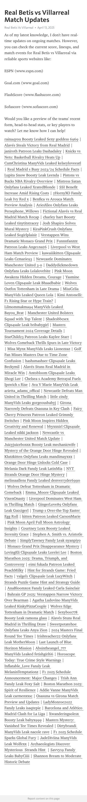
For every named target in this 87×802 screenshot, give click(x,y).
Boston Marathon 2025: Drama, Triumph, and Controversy (43, 558)
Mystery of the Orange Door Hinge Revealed (41, 450)
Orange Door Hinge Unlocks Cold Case (36, 462)
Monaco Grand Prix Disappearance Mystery (43, 546)
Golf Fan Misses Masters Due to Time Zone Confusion (43, 354)
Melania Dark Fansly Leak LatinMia (33, 468)
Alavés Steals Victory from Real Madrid (37, 145)
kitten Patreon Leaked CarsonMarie (51, 516)
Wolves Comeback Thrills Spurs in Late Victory (43, 342)
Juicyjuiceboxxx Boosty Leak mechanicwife (39, 444)
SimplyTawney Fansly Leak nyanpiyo (50, 540)
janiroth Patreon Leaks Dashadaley (32, 151)
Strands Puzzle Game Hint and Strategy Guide (42, 582)
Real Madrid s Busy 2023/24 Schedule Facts (43, 169)
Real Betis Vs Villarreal (18, 27)
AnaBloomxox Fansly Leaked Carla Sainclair (43, 588)
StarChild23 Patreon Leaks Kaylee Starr (36, 336)
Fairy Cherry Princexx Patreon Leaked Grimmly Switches (43, 414)
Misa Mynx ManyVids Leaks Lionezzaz (38, 348)
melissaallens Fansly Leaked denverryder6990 (42, 480)
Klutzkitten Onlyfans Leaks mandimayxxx (38, 456)
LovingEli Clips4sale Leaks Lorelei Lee (35, 552)
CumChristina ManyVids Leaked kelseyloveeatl (42, 163)
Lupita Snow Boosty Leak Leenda (31, 175)
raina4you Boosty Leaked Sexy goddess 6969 (41, 139)
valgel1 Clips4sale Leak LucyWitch (44, 576)
